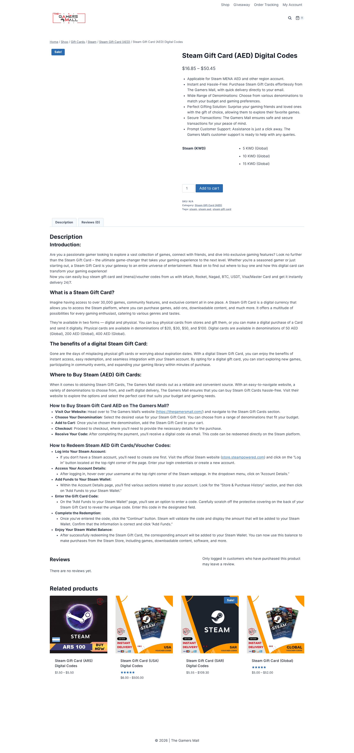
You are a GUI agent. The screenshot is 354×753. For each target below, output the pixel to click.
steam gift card (222, 209)
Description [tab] (64, 222)
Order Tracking (266, 5)
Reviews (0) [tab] (91, 222)
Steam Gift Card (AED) (208, 205)
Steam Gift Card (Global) (272, 661)
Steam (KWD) (194, 148)
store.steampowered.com (243, 457)
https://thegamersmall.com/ (179, 412)
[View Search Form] (290, 18)
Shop (225, 5)
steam (193, 209)
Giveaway (242, 5)
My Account (292, 5)
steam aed (205, 209)
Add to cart (209, 188)
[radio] (273, 148)
